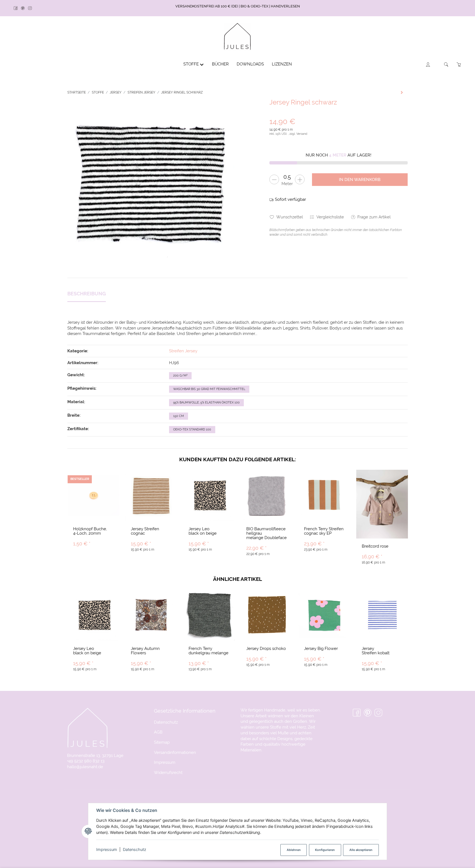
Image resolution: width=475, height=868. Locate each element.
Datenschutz (134, 849)
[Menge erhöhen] (300, 179)
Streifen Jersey (183, 350)
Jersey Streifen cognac (145, 530)
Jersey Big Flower (321, 648)
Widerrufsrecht (168, 772)
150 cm (178, 416)
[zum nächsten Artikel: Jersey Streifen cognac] (402, 92)
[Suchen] (446, 64)
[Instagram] (31, 8)
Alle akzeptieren (360, 850)
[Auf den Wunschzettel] (112, 479)
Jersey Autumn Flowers (145, 650)
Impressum (106, 849)
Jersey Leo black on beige (203, 530)
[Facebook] (17, 8)
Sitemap (162, 742)
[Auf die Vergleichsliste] (101, 479)
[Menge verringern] (274, 179)
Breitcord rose (375, 546)
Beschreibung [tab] (86, 293)
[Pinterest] (24, 8)
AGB (158, 732)
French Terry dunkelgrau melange (208, 650)
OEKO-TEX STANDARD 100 (192, 429)
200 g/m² (180, 375)
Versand (301, 134)
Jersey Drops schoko (266, 648)
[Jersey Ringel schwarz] (150, 182)
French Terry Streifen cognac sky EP (324, 530)
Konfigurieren (325, 850)
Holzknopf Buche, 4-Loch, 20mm (90, 530)
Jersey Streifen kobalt (376, 650)
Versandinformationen (175, 752)
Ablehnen (294, 850)
